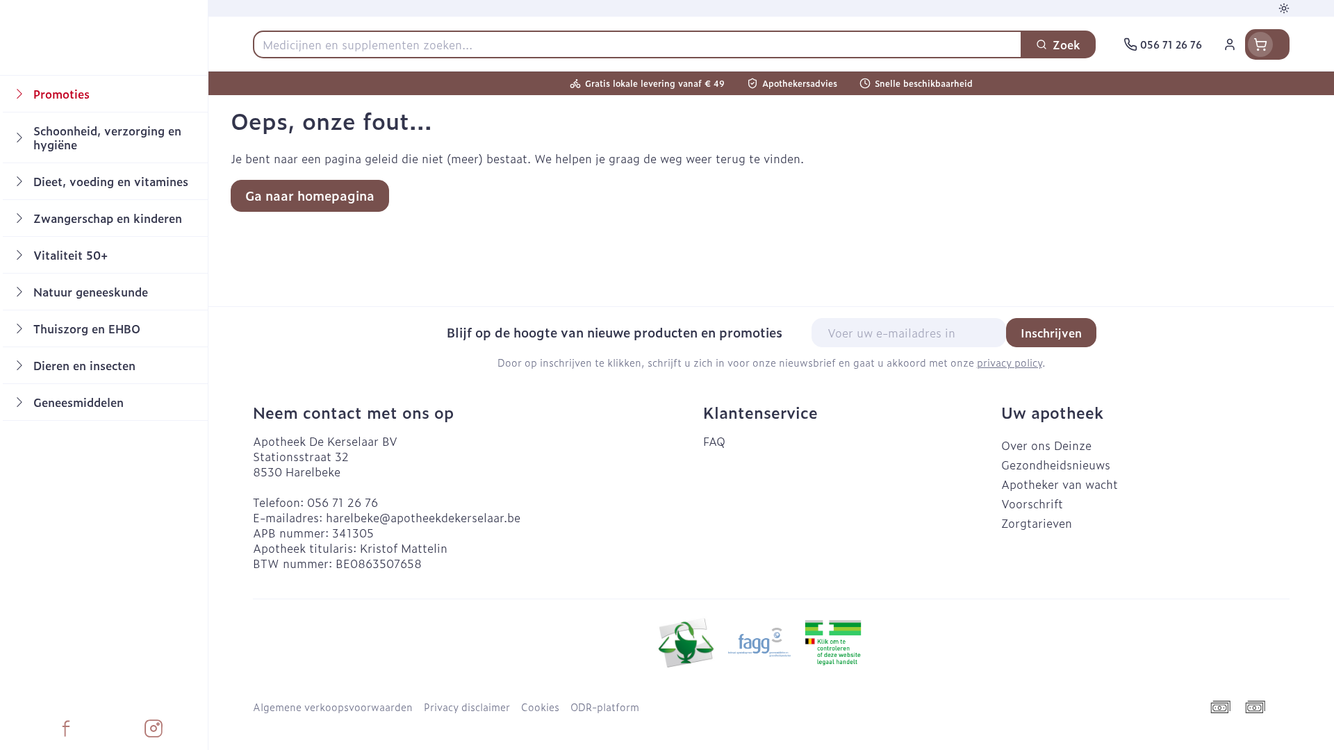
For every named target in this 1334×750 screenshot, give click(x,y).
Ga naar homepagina (309, 195)
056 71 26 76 (342, 502)
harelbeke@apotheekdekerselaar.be (423, 517)
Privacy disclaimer (467, 707)
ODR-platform (604, 707)
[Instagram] (153, 728)
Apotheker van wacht (1059, 484)
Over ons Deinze (1046, 445)
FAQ (714, 441)
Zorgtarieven (1036, 523)
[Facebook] (66, 728)
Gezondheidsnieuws (1055, 464)
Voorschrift (1032, 503)
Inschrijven (1051, 332)
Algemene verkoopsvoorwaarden (333, 707)
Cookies (540, 707)
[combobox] (637, 44)
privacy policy (1009, 362)
